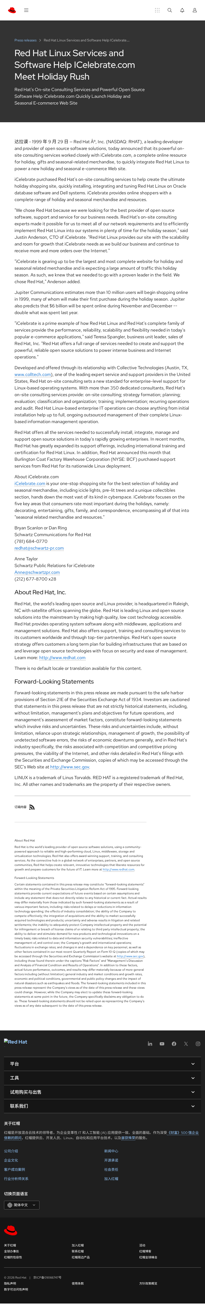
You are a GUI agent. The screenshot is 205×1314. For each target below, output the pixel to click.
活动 (142, 1245)
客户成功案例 (14, 1169)
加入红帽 (111, 1179)
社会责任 (111, 1169)
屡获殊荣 (128, 1138)
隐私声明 (10, 1284)
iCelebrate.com (29, 483)
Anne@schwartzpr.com (37, 572)
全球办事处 (11, 1251)
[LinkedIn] (150, 1045)
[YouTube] (162, 1045)
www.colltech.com (32, 374)
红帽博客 (145, 1251)
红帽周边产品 (81, 1257)
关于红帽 (10, 1245)
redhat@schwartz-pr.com (39, 548)
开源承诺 (111, 1160)
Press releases (25, 40)
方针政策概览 (148, 1284)
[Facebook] (174, 1045)
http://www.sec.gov (69, 767)
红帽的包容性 (13, 1257)
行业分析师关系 (16, 1179)
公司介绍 (11, 1151)
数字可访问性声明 (16, 1290)
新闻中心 (111, 1151)
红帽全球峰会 (148, 1257)
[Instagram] (198, 1045)
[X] (186, 1045)
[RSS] (32, 807)
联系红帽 (78, 1251)
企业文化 (11, 1160)
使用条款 (78, 1284)
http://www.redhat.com (62, 657)
